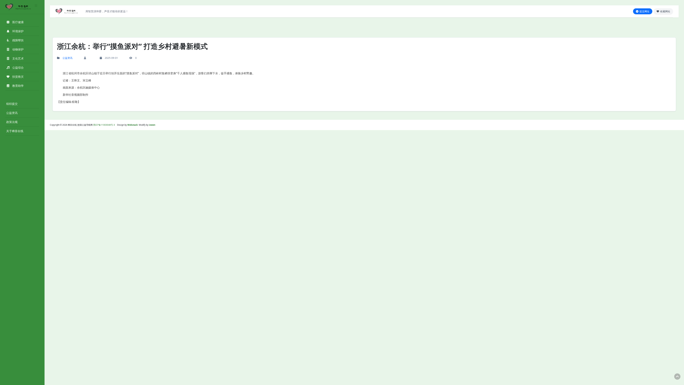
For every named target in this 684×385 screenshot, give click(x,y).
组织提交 (12, 104)
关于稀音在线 (14, 131)
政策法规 (12, 122)
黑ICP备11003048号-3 (104, 124)
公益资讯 (12, 113)
